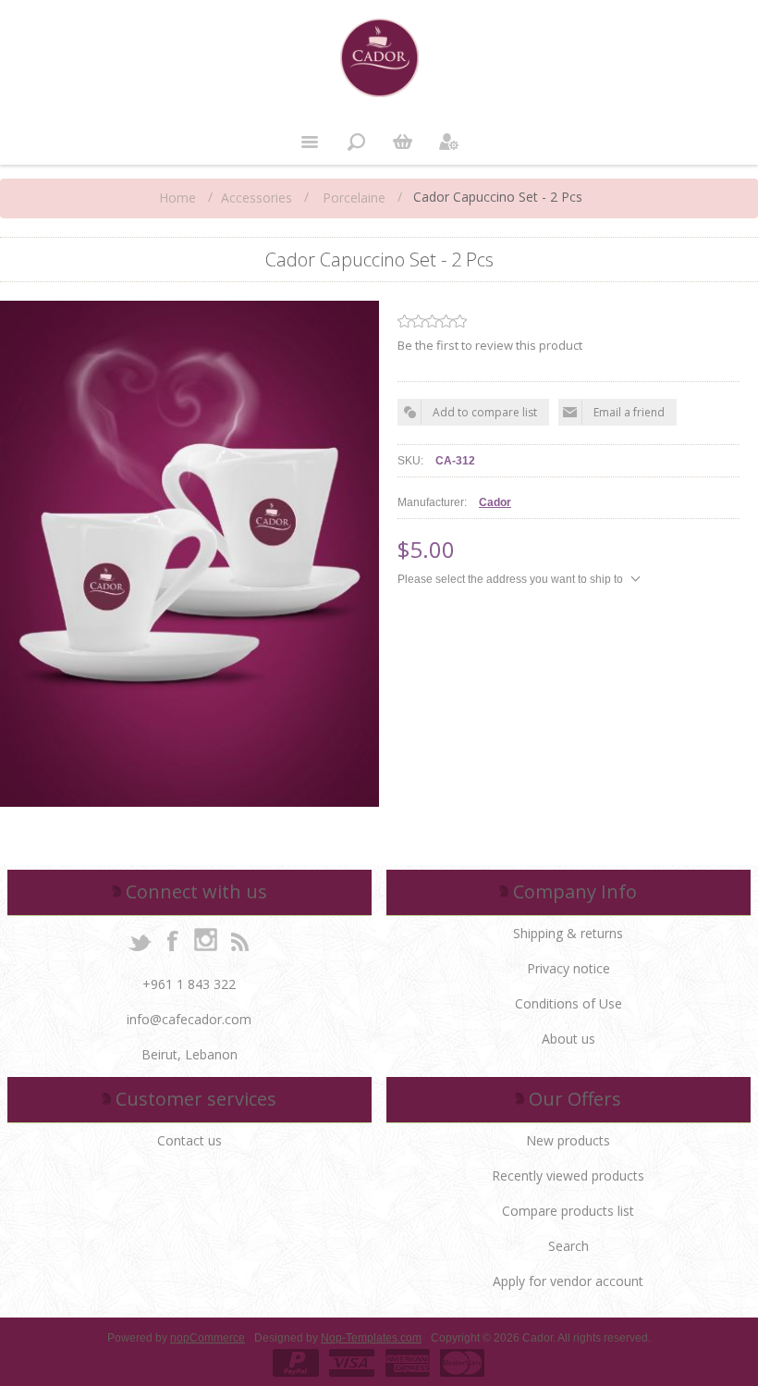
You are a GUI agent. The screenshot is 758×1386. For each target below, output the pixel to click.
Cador (495, 502)
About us (568, 1038)
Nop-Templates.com (371, 1337)
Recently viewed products (568, 1175)
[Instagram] (206, 940)
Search (568, 1246)
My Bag (402, 141)
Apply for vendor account (568, 1281)
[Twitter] (140, 940)
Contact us (189, 1140)
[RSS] (239, 940)
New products (568, 1140)
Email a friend (629, 412)
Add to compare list (485, 412)
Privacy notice (568, 968)
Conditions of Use (568, 1003)
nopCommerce (207, 1337)
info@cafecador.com (189, 1019)
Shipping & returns (568, 933)
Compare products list (568, 1210)
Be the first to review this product (489, 345)
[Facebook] (173, 940)
